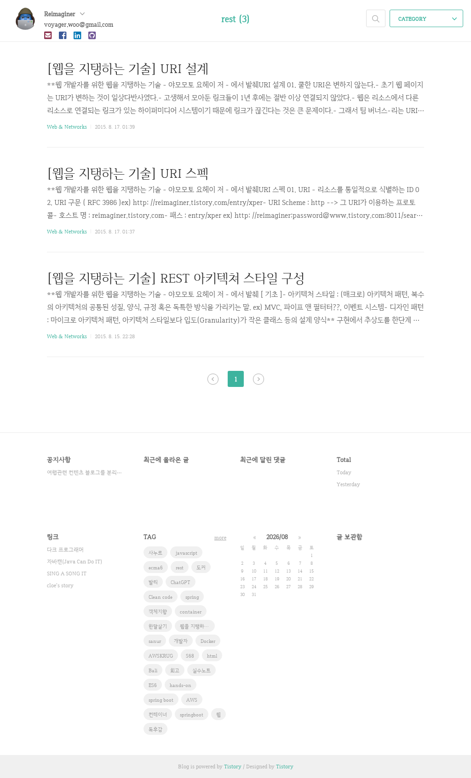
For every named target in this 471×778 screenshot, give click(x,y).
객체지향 (158, 611)
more (220, 537)
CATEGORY (413, 19)
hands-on (180, 685)
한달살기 (158, 626)
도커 (201, 567)
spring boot (161, 700)
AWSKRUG (161, 656)
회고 (174, 670)
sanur (155, 641)
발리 (153, 582)
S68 (190, 656)
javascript (186, 553)
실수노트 (201, 670)
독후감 (155, 729)
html (212, 656)
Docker (208, 641)
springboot (191, 714)
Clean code (160, 597)
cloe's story (60, 585)
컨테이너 (158, 714)
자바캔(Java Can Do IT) (74, 561)
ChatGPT (180, 582)
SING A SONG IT (66, 573)
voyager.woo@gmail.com (78, 24)
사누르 (155, 553)
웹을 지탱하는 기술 (197, 626)
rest (180, 567)
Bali (153, 670)
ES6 (153, 685)
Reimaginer (60, 14)
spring (192, 597)
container (190, 611)
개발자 (181, 641)
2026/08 (277, 537)
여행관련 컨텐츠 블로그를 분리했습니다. (86, 472)
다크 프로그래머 (65, 549)
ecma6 (156, 567)
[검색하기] (376, 18)
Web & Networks (67, 127)
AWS (191, 700)
